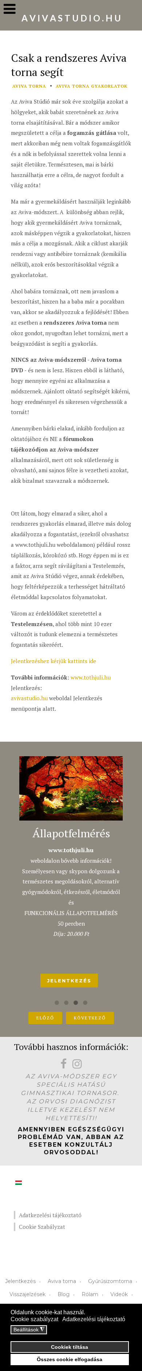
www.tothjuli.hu (91, 677)
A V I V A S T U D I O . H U (71, 18)
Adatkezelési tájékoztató (50, 1215)
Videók (119, 1294)
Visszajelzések (27, 1294)
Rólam (90, 1294)
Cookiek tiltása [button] (69, 1347)
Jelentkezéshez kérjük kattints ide (53, 661)
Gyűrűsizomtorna (110, 1281)
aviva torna (29, 86)
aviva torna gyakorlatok (91, 86)
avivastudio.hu (29, 698)
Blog (64, 1294)
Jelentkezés (20, 1281)
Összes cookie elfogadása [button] (69, 1359)
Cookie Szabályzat (42, 1226)
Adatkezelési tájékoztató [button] (93, 1319)
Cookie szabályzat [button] (34, 1319)
